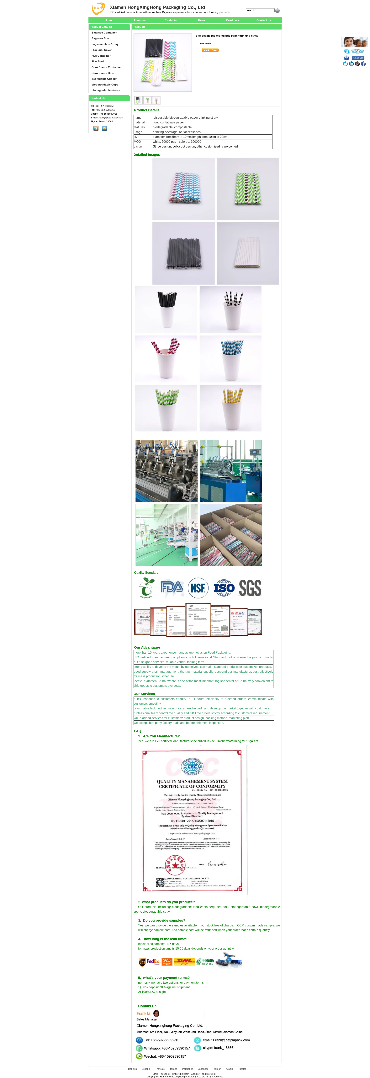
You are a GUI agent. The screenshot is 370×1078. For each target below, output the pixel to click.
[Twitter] (345, 63)
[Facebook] (363, 63)
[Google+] (357, 63)
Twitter (175, 1074)
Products (171, 20)
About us (140, 20)
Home (108, 20)
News (201, 20)
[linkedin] (351, 63)
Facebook (165, 1074)
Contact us (263, 20)
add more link (209, 1074)
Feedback (232, 20)
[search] (277, 10)
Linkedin (184, 1074)
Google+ (195, 1074)
